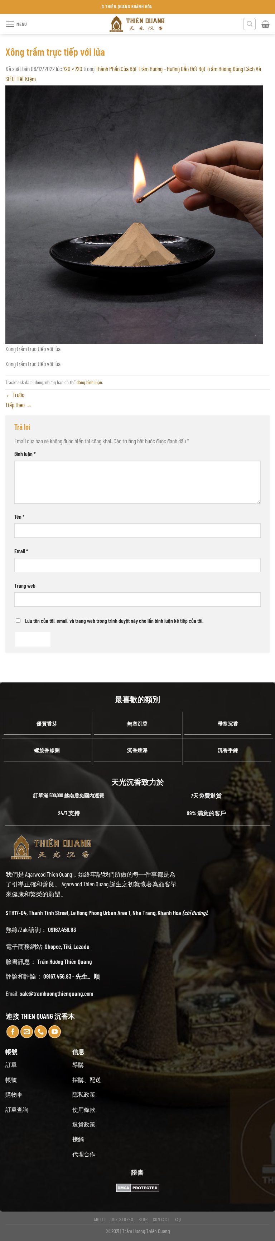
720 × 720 (72, 68)
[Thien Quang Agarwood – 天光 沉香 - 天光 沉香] (137, 24)
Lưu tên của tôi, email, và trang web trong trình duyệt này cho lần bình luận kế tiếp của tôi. (114, 620)
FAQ (178, 1219)
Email (21, 550)
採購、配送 (86, 1079)
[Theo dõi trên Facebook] (12, 1031)
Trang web (24, 585)
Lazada (81, 946)
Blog (143, 1219)
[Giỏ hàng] (265, 24)
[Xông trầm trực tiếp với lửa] (134, 214)
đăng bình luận (89, 382)
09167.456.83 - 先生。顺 (71, 976)
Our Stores (122, 1219)
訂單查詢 (16, 1109)
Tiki (67, 946)
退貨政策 (83, 1124)
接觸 (78, 1138)
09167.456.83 (62, 929)
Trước (14, 394)
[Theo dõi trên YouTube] (54, 1031)
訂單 (11, 1064)
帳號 (11, 1079)
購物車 (14, 1094)
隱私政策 (83, 1094)
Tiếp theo (18, 404)
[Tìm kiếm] (249, 24)
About (99, 1219)
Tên (19, 516)
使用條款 (83, 1109)
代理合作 (83, 1154)
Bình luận (25, 453)
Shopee (53, 946)
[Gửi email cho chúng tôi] (26, 1031)
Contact (161, 1219)
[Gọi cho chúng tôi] (40, 1031)
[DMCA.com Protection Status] (137, 1187)
